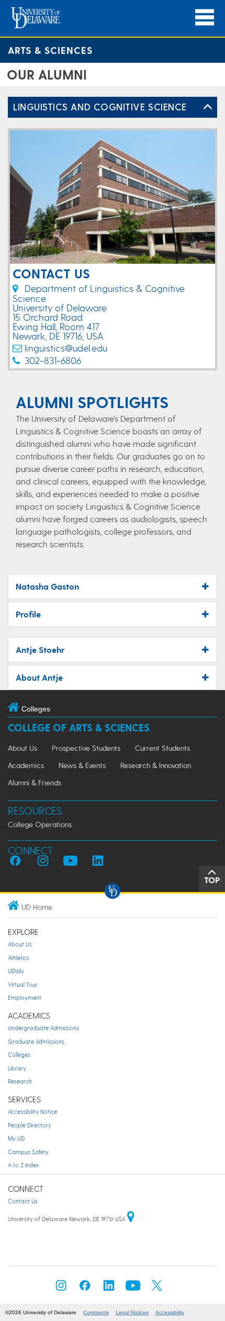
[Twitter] (157, 1288)
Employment (24, 997)
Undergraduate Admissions (43, 1027)
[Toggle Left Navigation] (207, 107)
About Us (22, 747)
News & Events (82, 765)
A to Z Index (23, 1164)
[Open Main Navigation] (204, 17)
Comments (96, 1312)
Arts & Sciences (50, 49)
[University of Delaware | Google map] (130, 1218)
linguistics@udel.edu (66, 347)
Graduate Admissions (36, 1041)
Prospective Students (86, 747)
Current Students (162, 747)
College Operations (40, 824)
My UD (16, 1138)
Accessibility (169, 1312)
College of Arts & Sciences (79, 727)
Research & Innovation (155, 765)
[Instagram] (61, 1288)
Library (17, 1068)
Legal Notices (132, 1312)
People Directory (29, 1125)
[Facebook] (84, 1288)
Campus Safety (28, 1151)
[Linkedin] (109, 1288)
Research (20, 1081)
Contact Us (23, 1201)
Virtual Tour (23, 984)
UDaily (16, 970)
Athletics (18, 957)
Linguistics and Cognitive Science (100, 106)
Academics (26, 765)
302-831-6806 (53, 360)
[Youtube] (133, 1288)
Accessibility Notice (32, 1111)
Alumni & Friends (34, 782)
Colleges (19, 1054)
